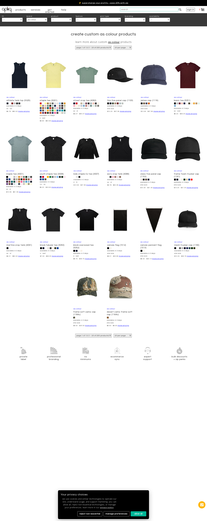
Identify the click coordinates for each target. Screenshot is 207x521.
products (20, 10)
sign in (190, 9)
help (63, 10)
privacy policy (107, 508)
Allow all (138, 514)
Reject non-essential (89, 514)
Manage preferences (116, 514)
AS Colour (114, 42)
